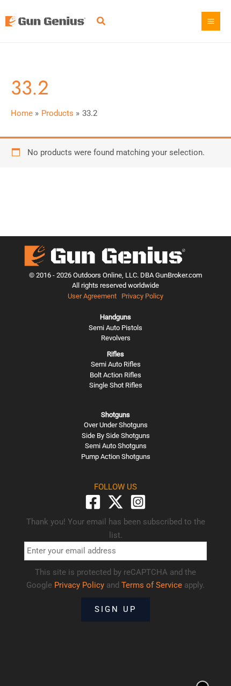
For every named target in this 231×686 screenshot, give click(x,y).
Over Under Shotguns (116, 425)
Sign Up (115, 609)
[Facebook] (93, 502)
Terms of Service (151, 585)
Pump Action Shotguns (115, 457)
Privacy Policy (142, 296)
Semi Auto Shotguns (116, 446)
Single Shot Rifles (115, 385)
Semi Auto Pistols (115, 328)
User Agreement (92, 296)
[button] (101, 22)
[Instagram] (138, 502)
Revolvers (116, 338)
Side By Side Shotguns (116, 436)
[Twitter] (115, 502)
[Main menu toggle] (210, 21)
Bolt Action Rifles (115, 375)
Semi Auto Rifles (116, 364)
